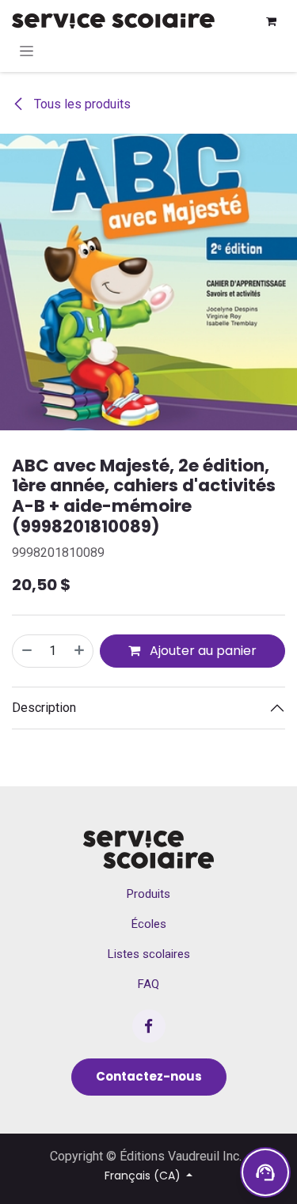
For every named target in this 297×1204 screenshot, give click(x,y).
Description (44, 707)
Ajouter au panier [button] (202, 651)
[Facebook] (149, 1026)
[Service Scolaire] (148, 850)
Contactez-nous (149, 1076)
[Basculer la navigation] (26, 51)
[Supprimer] (26, 651)
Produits (148, 894)
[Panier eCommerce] (271, 21)
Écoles (148, 924)
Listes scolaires (149, 954)
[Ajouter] (80, 651)
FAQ (148, 984)
